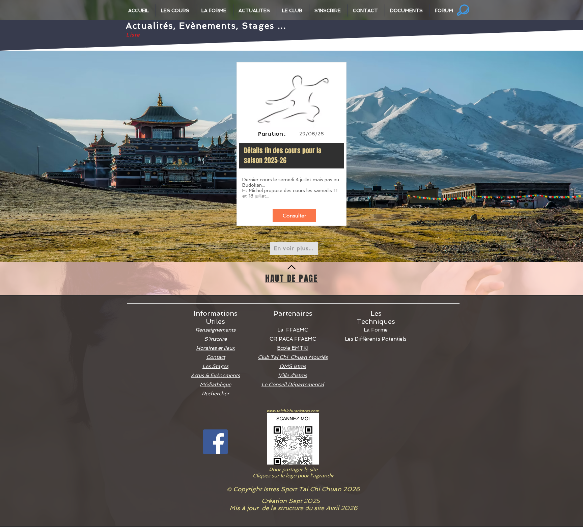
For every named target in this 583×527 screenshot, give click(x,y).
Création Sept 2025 (293, 500)
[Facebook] (215, 441)
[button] (139, 10)
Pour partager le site (293, 470)
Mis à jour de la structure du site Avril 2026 (293, 507)
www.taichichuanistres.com (293, 411)
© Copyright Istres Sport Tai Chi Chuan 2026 (293, 489)
